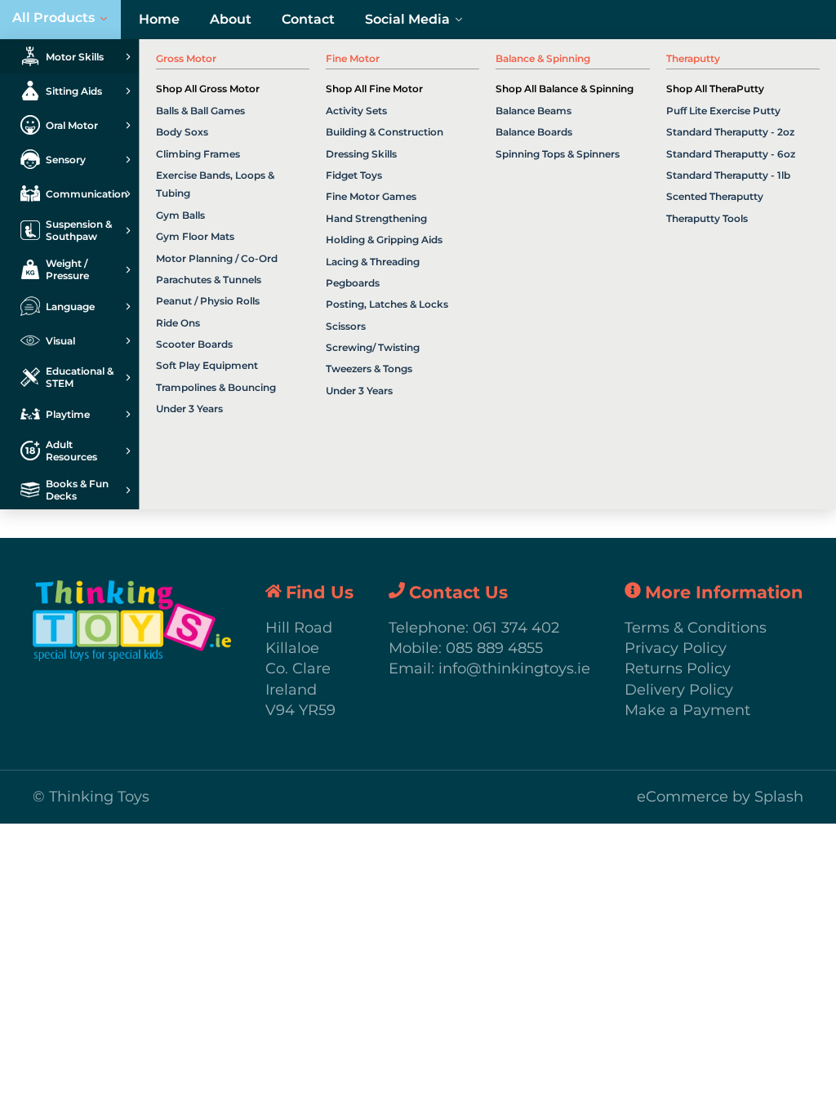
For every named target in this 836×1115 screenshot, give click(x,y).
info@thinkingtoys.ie (514, 668)
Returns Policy (678, 668)
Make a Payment (687, 710)
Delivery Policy (679, 690)
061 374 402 (516, 628)
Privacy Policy (676, 648)
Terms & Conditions (696, 628)
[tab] (69, 56)
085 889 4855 (494, 648)
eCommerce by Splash (720, 797)
